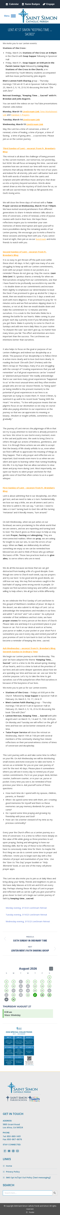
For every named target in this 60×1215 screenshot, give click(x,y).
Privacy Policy (13, 1171)
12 (28, 986)
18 (21, 991)
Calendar (14, 4)
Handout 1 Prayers (20, 114)
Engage (50, 4)
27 (35, 995)
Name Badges (32, 4)
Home (9, 1166)
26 (28, 995)
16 (6, 991)
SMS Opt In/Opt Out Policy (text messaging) (28, 1177)
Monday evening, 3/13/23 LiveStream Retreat (26, 908)
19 (28, 991)
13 (35, 986)
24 (14, 995)
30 (6, 1000)
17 (14, 991)
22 (49, 991)
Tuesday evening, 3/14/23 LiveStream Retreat (26, 914)
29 (49, 995)
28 (42, 995)
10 (14, 986)
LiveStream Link (31, 111)
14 (42, 986)
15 (49, 986)
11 (21, 986)
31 (14, 1000)
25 (21, 995)
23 (6, 995)
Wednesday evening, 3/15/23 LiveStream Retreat (28, 921)
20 (35, 991)
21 (42, 991)
